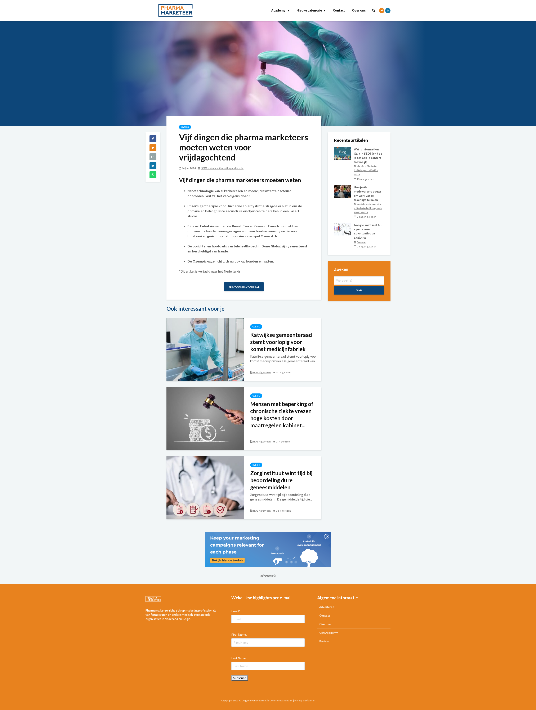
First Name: (239, 634)
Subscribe (239, 678)
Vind (359, 290)
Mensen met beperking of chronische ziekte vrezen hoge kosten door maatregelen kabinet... (281, 415)
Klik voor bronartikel (243, 286)
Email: (236, 611)
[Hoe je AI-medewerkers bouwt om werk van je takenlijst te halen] (342, 191)
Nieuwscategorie (311, 10)
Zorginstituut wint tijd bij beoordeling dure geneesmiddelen (281, 480)
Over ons (359, 10)
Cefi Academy (328, 633)
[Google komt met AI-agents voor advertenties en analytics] (342, 229)
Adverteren (326, 607)
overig (185, 127)
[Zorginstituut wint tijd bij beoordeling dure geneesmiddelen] (205, 487)
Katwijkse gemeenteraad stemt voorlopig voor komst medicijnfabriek (281, 341)
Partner (324, 641)
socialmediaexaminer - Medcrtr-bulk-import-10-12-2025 (368, 208)
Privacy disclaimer (304, 700)
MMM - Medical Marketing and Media (222, 168)
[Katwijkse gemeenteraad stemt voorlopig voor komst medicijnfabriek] (205, 349)
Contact (339, 10)
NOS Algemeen (262, 372)
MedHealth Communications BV (274, 700)
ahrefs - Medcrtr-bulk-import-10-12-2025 (366, 170)
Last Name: (239, 658)
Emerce (361, 242)
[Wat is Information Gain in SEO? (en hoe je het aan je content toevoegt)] (342, 153)
